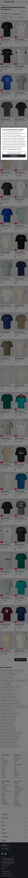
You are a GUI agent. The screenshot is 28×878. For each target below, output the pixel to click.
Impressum (19, 149)
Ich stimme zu (14, 155)
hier (9, 147)
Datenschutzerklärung (11, 149)
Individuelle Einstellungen (14, 153)
